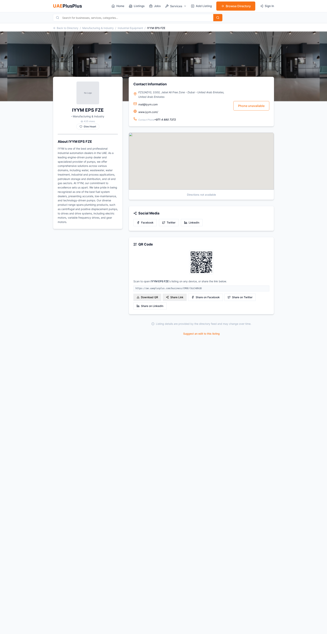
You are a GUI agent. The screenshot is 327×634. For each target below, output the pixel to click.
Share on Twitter (242, 297)
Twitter (171, 222)
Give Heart (90, 126)
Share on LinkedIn (152, 306)
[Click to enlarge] (201, 262)
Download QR (149, 297)
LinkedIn (194, 222)
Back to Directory (67, 28)
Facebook (147, 222)
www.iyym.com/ (148, 112)
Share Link (176, 297)
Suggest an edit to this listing (201, 333)
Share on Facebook (208, 297)
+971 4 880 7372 (165, 119)
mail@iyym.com (148, 104)
